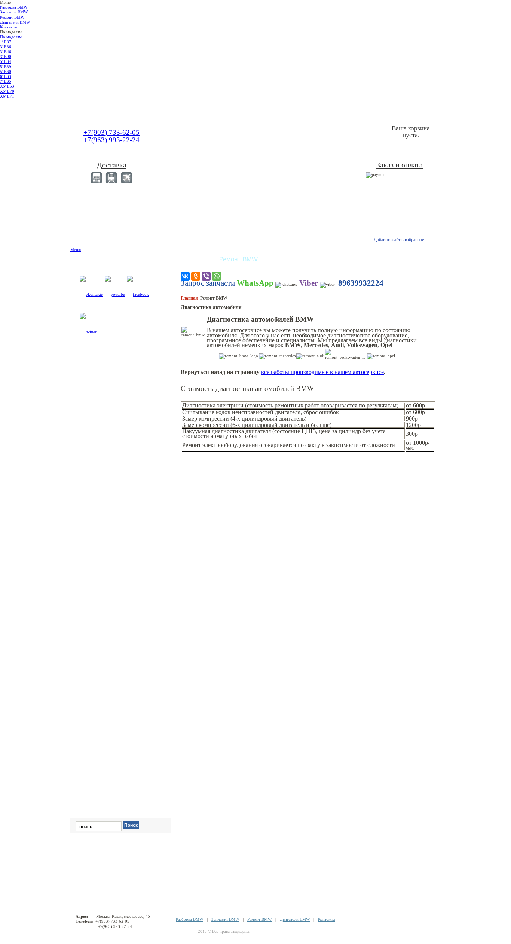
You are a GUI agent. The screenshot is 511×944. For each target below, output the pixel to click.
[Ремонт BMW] (105, 107)
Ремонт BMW (259, 919)
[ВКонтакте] (185, 276)
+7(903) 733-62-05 (111, 132)
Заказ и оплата (399, 165)
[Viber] (206, 276)
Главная (189, 298)
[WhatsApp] (216, 276)
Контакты (326, 919)
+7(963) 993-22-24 (111, 140)
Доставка (111, 165)
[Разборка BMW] (255, 107)
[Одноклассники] (195, 276)
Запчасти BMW (225, 919)
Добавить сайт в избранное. (399, 239)
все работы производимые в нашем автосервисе (322, 372)
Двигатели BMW (295, 919)
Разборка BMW (189, 919)
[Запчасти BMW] (400, 107)
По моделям (11, 36)
